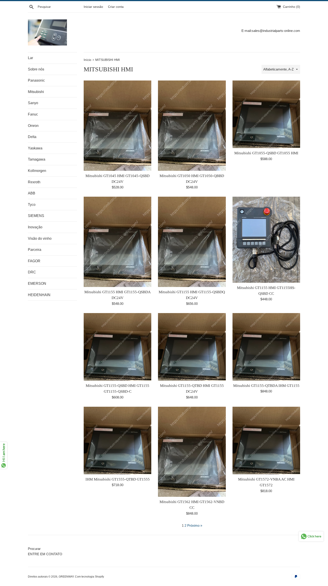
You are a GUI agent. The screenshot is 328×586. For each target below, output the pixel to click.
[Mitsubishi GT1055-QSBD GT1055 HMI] (266, 114)
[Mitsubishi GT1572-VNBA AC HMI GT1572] (266, 440)
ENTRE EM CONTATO (45, 554)
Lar (30, 58)
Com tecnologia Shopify (89, 576)
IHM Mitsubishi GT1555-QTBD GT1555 (117, 479)
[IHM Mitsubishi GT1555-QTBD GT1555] (117, 440)
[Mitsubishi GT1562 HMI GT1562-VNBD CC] (192, 452)
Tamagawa (36, 159)
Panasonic (36, 80)
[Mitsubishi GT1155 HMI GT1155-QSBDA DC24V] (117, 242)
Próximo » (194, 525)
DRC (32, 272)
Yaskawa (35, 148)
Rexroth (34, 182)
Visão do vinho (40, 238)
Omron (33, 126)
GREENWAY (66, 576)
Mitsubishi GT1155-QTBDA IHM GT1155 (266, 386)
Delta (32, 137)
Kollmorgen (37, 171)
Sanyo (33, 103)
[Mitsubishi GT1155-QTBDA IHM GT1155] (266, 347)
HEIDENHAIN (39, 295)
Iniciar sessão (93, 6)
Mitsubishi (36, 92)
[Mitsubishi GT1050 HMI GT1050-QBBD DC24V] (192, 125)
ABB (31, 193)
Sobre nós (36, 69)
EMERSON (37, 283)
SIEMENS (36, 216)
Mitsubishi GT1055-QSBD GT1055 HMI (266, 153)
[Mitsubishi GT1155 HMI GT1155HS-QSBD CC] (266, 240)
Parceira (34, 250)
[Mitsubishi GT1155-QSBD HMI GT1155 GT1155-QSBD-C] (117, 347)
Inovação (35, 227)
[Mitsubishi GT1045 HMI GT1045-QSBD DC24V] (117, 125)
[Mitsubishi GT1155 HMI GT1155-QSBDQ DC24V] (192, 242)
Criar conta (116, 6)
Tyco (31, 204)
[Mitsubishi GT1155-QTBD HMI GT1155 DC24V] (192, 347)
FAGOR (34, 261)
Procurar (34, 549)
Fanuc (33, 114)
